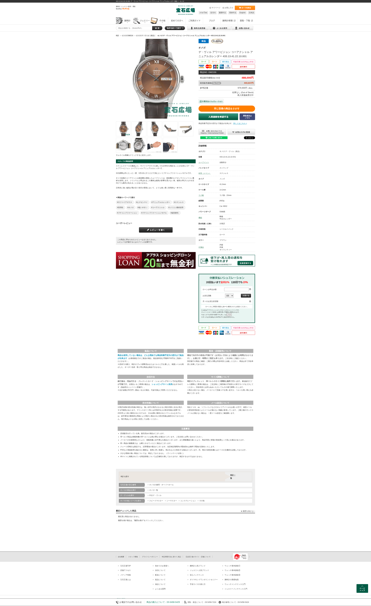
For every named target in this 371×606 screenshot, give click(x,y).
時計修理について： (230, 602)
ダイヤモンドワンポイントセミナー (204, 580)
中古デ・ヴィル (155, 495)
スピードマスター (156, 501)
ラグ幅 (201, 195)
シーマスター (172, 501)
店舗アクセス (125, 570)
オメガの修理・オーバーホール (161, 485)
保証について (160, 584)
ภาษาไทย (203, 13)
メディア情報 (125, 575)
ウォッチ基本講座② (232, 570)
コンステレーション (188, 501)
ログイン (140, 242)
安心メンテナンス (197, 575)
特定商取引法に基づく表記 (171, 557)
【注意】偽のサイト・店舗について (198, 557)
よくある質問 (160, 589)
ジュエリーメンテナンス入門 (236, 589)
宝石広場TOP (125, 566)
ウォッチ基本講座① (232, 566)
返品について (160, 580)
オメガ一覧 (153, 490)
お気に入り (229, 8)
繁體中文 (222, 13)
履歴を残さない (249, 511)
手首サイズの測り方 (197, 584)
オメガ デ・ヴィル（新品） (230, 151)
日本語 (251, 13)
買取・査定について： (196, 602)
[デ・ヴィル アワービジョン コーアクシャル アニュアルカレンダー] (123, 129)
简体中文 (232, 13)
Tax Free (216, 83)
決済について (160, 570)
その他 (201, 501)
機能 (200, 218)
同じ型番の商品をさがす (227, 108)
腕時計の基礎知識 (232, 580)
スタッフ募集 (133, 557)
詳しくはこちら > (240, 123)
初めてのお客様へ (162, 566)
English (242, 13)
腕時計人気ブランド (197, 566)
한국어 (213, 13)
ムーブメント (204, 162)
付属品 (201, 247)
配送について (160, 575)
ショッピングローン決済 (162, 384)
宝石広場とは (125, 580)
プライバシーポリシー (150, 557)
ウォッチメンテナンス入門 (235, 584)
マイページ (216, 8)
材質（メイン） (205, 173)
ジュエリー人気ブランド (199, 570)
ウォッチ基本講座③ (232, 575)
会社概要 (121, 557)
